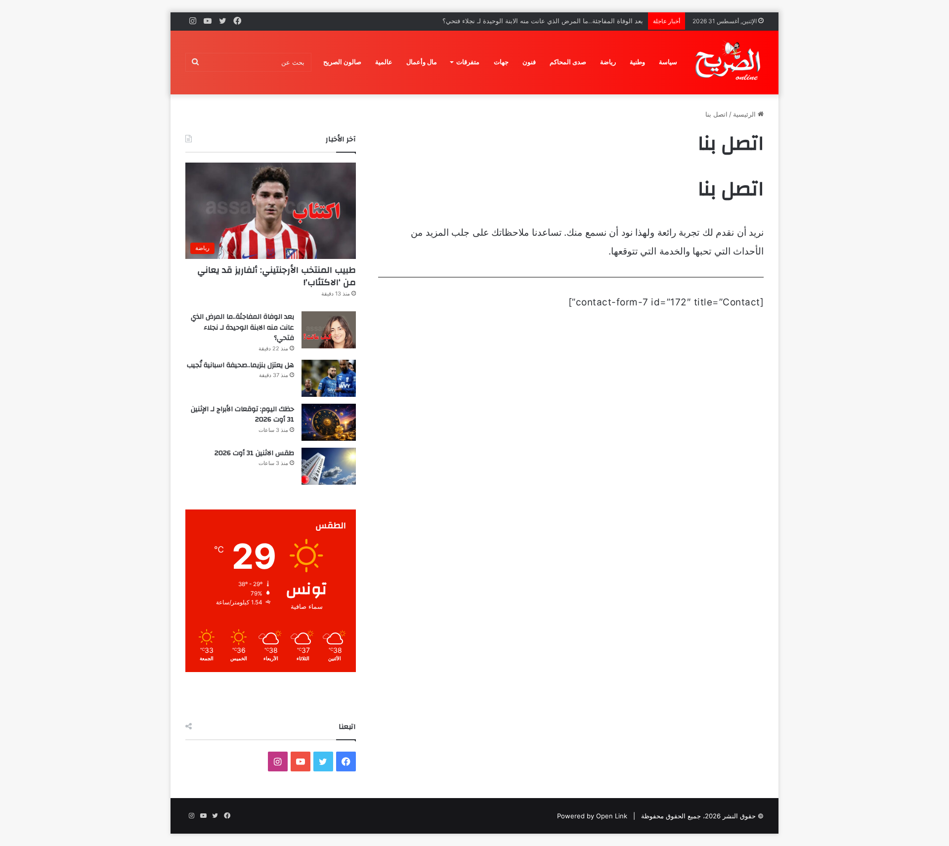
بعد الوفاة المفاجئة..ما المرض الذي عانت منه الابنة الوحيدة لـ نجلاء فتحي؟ (542, 21)
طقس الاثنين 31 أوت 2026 (254, 453)
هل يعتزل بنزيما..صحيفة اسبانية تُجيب (240, 365)
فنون (529, 62)
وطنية (637, 62)
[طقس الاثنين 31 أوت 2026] (329, 466)
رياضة (608, 62)
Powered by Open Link (592, 816)
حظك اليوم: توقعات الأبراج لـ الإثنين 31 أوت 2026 (242, 414)
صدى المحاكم (568, 62)
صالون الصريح (342, 62)
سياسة (668, 62)
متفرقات (467, 62)
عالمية (383, 62)
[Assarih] (729, 62)
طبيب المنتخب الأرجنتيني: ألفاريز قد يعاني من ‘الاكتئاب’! (276, 276)
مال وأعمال (421, 62)
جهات (501, 62)
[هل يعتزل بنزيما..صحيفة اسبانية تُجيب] (329, 378)
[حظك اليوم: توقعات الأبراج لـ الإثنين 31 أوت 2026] (329, 422)
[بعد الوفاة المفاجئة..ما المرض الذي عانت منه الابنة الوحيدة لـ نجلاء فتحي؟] (329, 329)
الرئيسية (745, 114)
